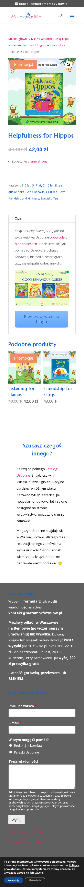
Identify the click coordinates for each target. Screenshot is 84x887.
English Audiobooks (50, 45)
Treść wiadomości (25, 761)
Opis (18, 218)
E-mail (15, 723)
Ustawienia (35, 880)
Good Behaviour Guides (41, 192)
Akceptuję (13, 880)
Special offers (50, 198)
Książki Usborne (42, 39)
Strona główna (18, 39)
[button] (68, 64)
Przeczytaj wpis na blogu (41, 319)
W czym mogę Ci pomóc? (30, 740)
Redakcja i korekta (28, 745)
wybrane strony (35, 161)
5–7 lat (36, 185)
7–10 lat (48, 185)
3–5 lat (26, 185)
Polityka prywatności (25, 841)
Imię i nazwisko (22, 706)
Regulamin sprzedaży (25, 832)
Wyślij (16, 819)
